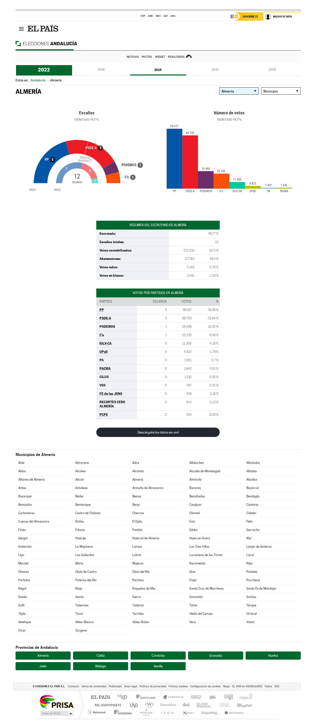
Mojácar (138, 563)
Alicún (79, 479)
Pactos (147, 56)
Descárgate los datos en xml (158, 432)
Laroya (137, 546)
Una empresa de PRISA (56, 701)
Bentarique (83, 505)
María (79, 563)
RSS (277, 686)
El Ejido (137, 521)
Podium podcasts (146, 712)
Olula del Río (141, 572)
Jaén (43, 666)
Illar (249, 538)
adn (226, 697)
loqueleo (209, 712)
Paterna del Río (86, 580)
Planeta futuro (222, 705)
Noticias (133, 56)
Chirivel (194, 513)
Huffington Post (106, 705)
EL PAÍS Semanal (204, 705)
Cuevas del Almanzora (33, 521)
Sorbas (251, 597)
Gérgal (22, 538)
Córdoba (158, 655)
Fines (22, 530)
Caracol (244, 697)
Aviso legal (130, 686)
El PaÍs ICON (167, 712)
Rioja (78, 588)
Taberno (138, 605)
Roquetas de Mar (144, 588)
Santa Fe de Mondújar (261, 588)
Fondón (137, 530)
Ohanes (23, 572)
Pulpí (192, 580)
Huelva (273, 655)
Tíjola (22, 613)
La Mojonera (84, 546)
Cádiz (101, 655)
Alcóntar (138, 471)
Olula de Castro (86, 572)
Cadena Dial (186, 705)
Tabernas (81, 605)
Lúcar (250, 555)
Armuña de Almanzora (147, 488)
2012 (215, 70)
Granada (215, 655)
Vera (192, 622)
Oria (192, 572)
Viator (250, 622)
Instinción (25, 546)
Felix (249, 521)
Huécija (80, 538)
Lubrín (136, 555)
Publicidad (115, 686)
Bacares (195, 488)
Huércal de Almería (145, 538)
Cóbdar (251, 513)
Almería (137, 479)
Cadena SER (194, 697)
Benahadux (197, 496)
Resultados (176, 56)
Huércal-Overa (199, 538)
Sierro (136, 597)
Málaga (100, 666)
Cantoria (252, 505)
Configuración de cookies (205, 686)
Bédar (79, 496)
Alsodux (251, 479)
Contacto (73, 686)
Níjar (249, 563)
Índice (268, 686)
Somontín (196, 597)
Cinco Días (167, 705)
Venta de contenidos (93, 686)
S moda (187, 712)
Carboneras (26, 513)
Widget (160, 56)
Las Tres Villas (199, 546)
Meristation (233, 712)
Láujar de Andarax (259, 546)
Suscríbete (250, 16)
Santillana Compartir (173, 697)
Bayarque (25, 496)
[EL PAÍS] (43, 29)
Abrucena (82, 463)
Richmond (97, 712)
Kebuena (240, 705)
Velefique (24, 622)
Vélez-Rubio (140, 622)
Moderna (122, 712)
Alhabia (251, 471)
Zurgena (81, 630)
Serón (79, 597)
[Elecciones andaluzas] (55, 43)
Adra (135, 463)
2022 (44, 70)
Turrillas (138, 613)
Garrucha (252, 530)
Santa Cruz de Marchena (206, 588)
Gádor (193, 530)
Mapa (226, 686)
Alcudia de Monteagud (204, 471)
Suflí (21, 605)
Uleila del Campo (201, 613)
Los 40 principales (124, 697)
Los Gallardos (84, 555)
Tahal (193, 605)
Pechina (138, 580)
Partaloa (24, 580)
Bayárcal (252, 488)
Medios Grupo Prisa (56, 713)
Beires (136, 496)
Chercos (138, 513)
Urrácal (251, 613)
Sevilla (158, 666)
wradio (148, 705)
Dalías (79, 521)
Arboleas (81, 488)
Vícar (22, 630)
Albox (22, 471)
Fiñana (80, 530)
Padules (251, 572)
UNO (134, 705)
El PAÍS (100, 697)
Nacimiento (197, 563)
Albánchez (196, 463)
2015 (158, 70)
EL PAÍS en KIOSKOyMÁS (247, 686)
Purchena (253, 580)
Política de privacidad (153, 686)
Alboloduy (253, 463)
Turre (79, 613)
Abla (21, 463)
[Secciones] (21, 29)
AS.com (210, 697)
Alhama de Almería (31, 479)
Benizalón (25, 505)
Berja (136, 505)
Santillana (147, 697)
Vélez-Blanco (84, 622)
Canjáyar (195, 505)
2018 (101, 70)
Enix (192, 521)
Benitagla (252, 496)
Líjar (21, 555)
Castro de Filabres (87, 513)
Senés (22, 597)
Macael (23, 563)
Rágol (22, 588)
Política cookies (178, 686)
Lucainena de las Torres (206, 555)
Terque (251, 605)
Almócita (195, 479)
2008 (272, 70)
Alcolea (80, 471)
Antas (22, 488)
